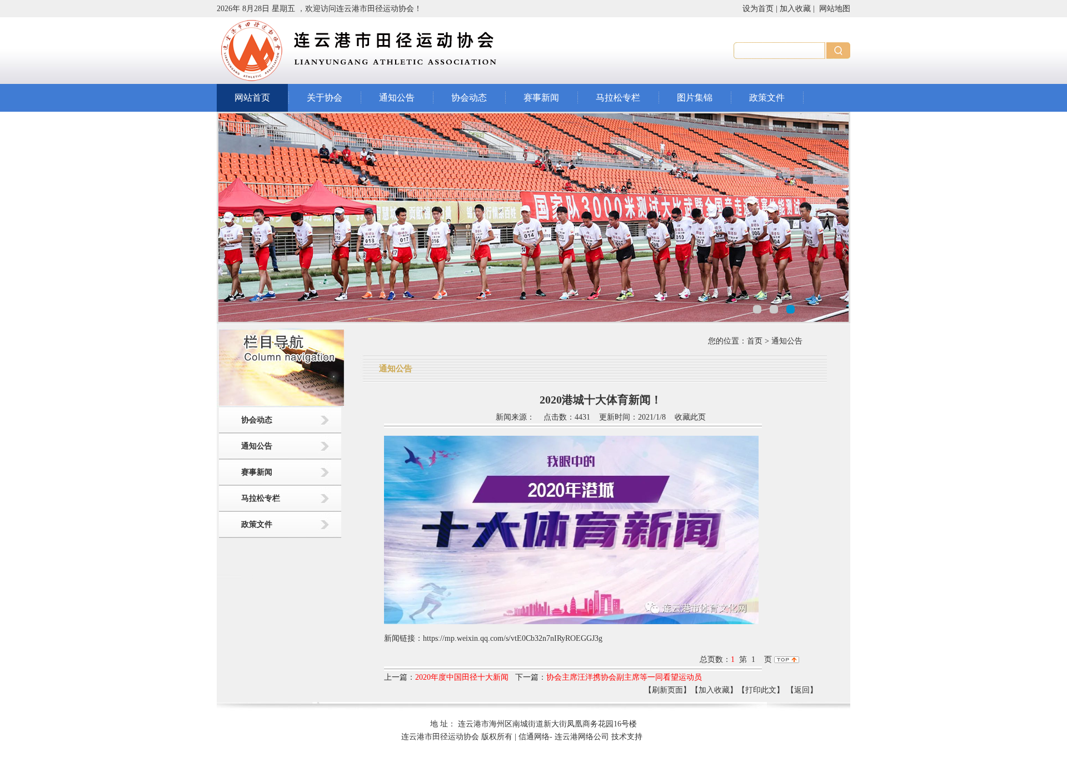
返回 (802, 690)
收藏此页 (690, 417)
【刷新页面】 (667, 690)
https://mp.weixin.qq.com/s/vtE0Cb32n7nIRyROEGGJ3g (512, 638)
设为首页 (758, 8)
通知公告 (397, 97)
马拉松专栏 (618, 97)
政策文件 (767, 97)
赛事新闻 (541, 97)
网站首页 (252, 97)
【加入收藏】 (714, 690)
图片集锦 (694, 97)
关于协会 (324, 97)
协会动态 (469, 97)
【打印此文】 (760, 690)
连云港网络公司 (582, 737)
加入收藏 (795, 8)
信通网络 (534, 737)
